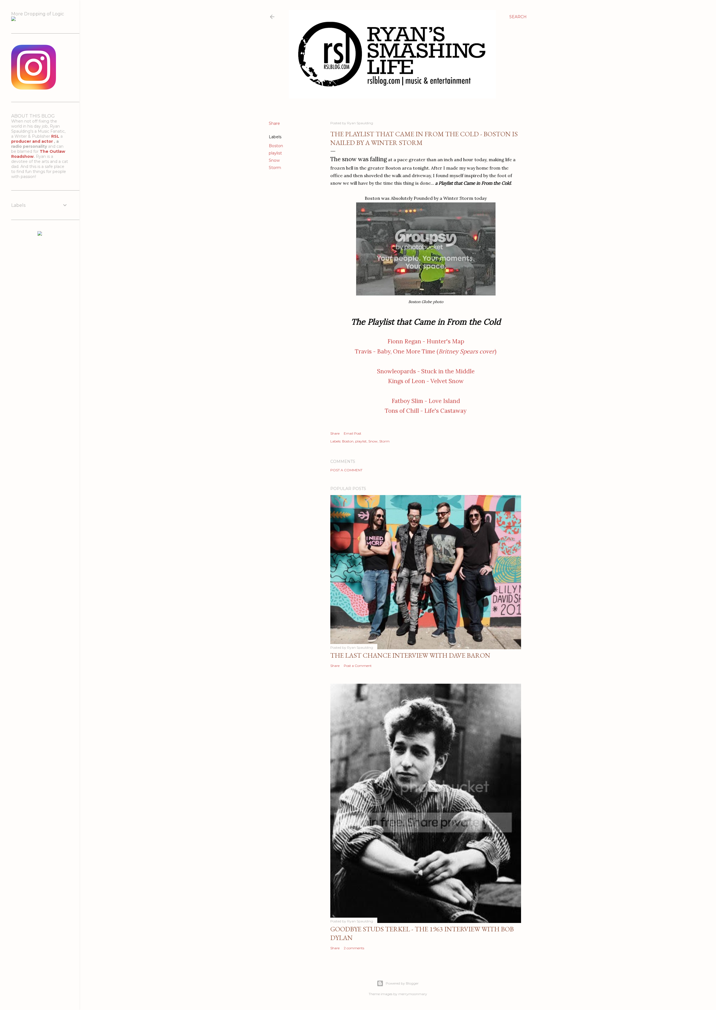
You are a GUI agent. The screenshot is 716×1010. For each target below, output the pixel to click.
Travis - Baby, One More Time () (425, 351)
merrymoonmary (412, 994)
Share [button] (274, 123)
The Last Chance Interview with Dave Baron (410, 655)
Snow (274, 160)
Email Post (352, 433)
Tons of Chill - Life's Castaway (426, 410)
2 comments (354, 948)
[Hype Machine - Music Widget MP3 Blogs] (39, 234)
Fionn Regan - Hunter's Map (425, 341)
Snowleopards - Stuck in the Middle (426, 371)
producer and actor (32, 141)
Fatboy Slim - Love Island (426, 401)
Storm (275, 167)
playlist (275, 153)
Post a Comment (346, 470)
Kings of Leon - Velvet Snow (426, 381)
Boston (276, 145)
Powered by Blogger (402, 983)
